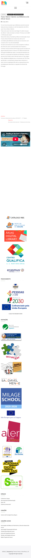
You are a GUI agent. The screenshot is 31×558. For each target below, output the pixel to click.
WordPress (24, 551)
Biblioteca (10, 14)
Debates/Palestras (19, 14)
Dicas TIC (3, 502)
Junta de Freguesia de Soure (8, 533)
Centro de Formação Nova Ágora (9, 515)
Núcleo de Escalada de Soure (8, 535)
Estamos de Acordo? (6, 504)
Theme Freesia (16, 551)
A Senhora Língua (5, 498)
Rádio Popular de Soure (6, 537)
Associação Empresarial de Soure (9, 529)
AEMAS (4, 551)
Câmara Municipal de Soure (7, 531)
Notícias (4, 14)
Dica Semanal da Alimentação (8, 500)
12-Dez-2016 (5, 21)
